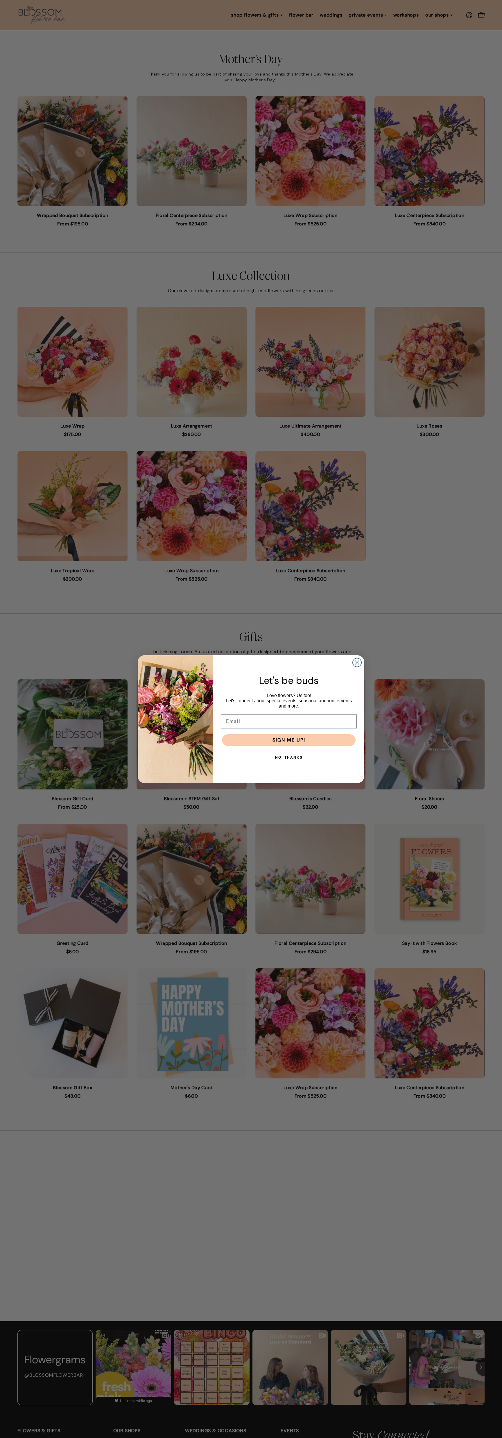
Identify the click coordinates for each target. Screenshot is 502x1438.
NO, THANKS (289, 757)
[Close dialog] (357, 662)
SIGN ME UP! (288, 740)
